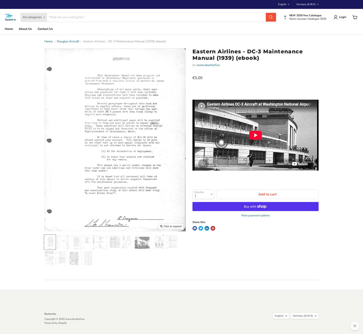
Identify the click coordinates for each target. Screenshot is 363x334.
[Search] (271, 17)
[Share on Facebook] (194, 228)
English (282, 4)
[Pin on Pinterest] (213, 228)
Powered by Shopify (55, 323)
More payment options (255, 215)
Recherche (50, 314)
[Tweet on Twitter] (201, 228)
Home (9, 29)
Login (342, 17)
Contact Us (45, 29)
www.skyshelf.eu (208, 65)
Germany (306, 4)
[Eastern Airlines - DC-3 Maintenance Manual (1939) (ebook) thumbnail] (50, 242)
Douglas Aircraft (68, 41)
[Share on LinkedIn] (207, 228)
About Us (25, 29)
